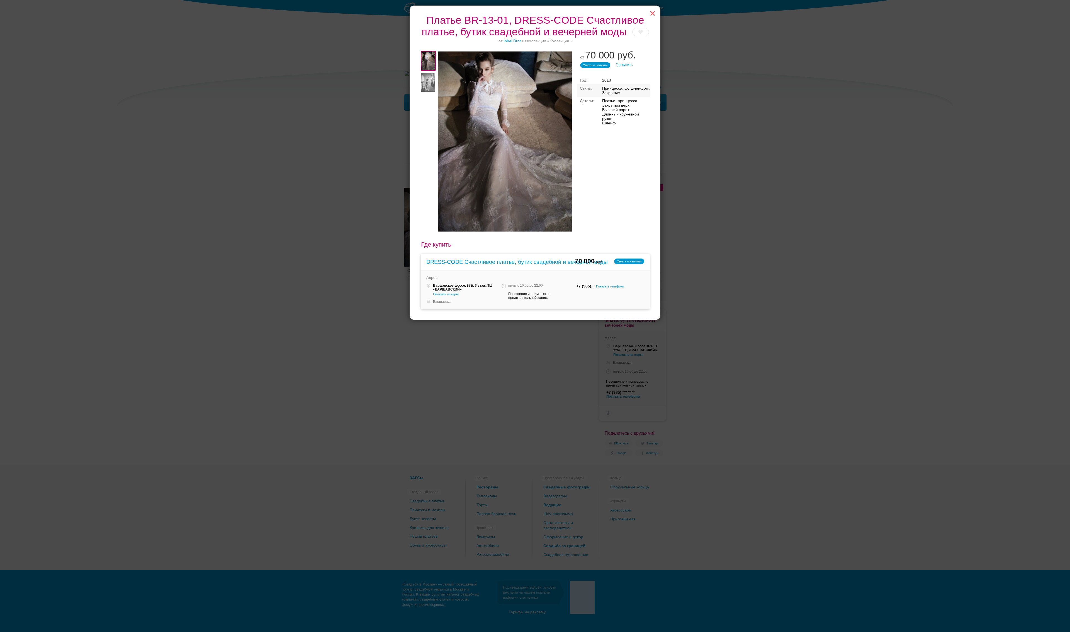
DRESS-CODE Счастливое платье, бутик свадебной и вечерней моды (516, 262)
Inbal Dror (512, 41)
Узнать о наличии (595, 65)
